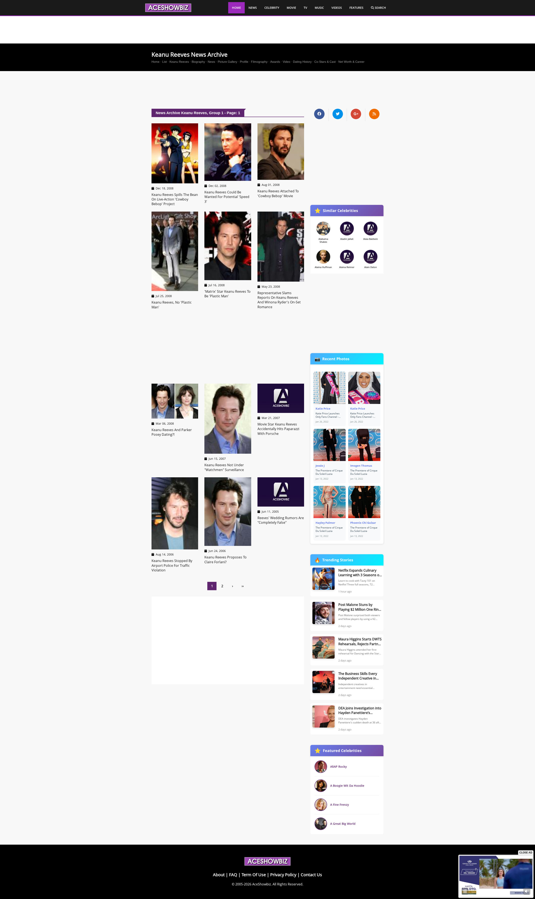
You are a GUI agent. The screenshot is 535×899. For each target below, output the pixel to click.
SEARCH (380, 8)
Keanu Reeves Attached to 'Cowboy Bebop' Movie (278, 193)
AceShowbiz (261, 884)
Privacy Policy (283, 874)
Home (155, 61)
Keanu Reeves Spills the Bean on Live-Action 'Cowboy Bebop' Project (175, 199)
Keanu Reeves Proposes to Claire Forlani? (225, 559)
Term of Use (254, 874)
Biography (198, 61)
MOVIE (291, 8)
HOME (236, 8)
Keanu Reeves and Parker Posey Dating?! (172, 432)
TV (305, 8)
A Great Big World (342, 824)
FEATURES (356, 8)
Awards (275, 61)
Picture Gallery (227, 61)
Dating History (302, 61)
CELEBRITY (271, 8)
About (219, 874)
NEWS (252, 8)
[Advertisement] (267, 91)
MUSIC (319, 8)
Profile (244, 61)
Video (286, 61)
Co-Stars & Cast (325, 61)
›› (243, 586)
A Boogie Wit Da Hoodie (347, 786)
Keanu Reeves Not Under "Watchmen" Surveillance (224, 467)
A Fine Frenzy (339, 805)
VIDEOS (336, 8)
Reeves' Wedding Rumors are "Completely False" (280, 520)
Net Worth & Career (351, 61)
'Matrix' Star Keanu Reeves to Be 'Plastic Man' (227, 293)
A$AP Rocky (338, 767)
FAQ (233, 874)
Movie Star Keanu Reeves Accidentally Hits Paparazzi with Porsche (278, 429)
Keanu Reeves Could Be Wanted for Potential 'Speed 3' (226, 197)
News (211, 61)
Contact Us (311, 874)
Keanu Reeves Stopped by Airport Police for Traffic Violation (172, 565)
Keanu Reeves (179, 61)
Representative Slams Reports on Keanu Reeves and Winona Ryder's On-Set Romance (279, 300)
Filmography (259, 61)
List (164, 61)
